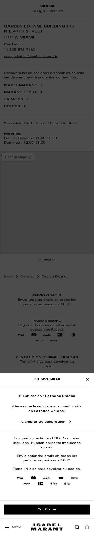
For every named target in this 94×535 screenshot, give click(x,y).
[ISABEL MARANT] (47, 527)
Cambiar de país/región (43, 421)
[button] (77, 527)
